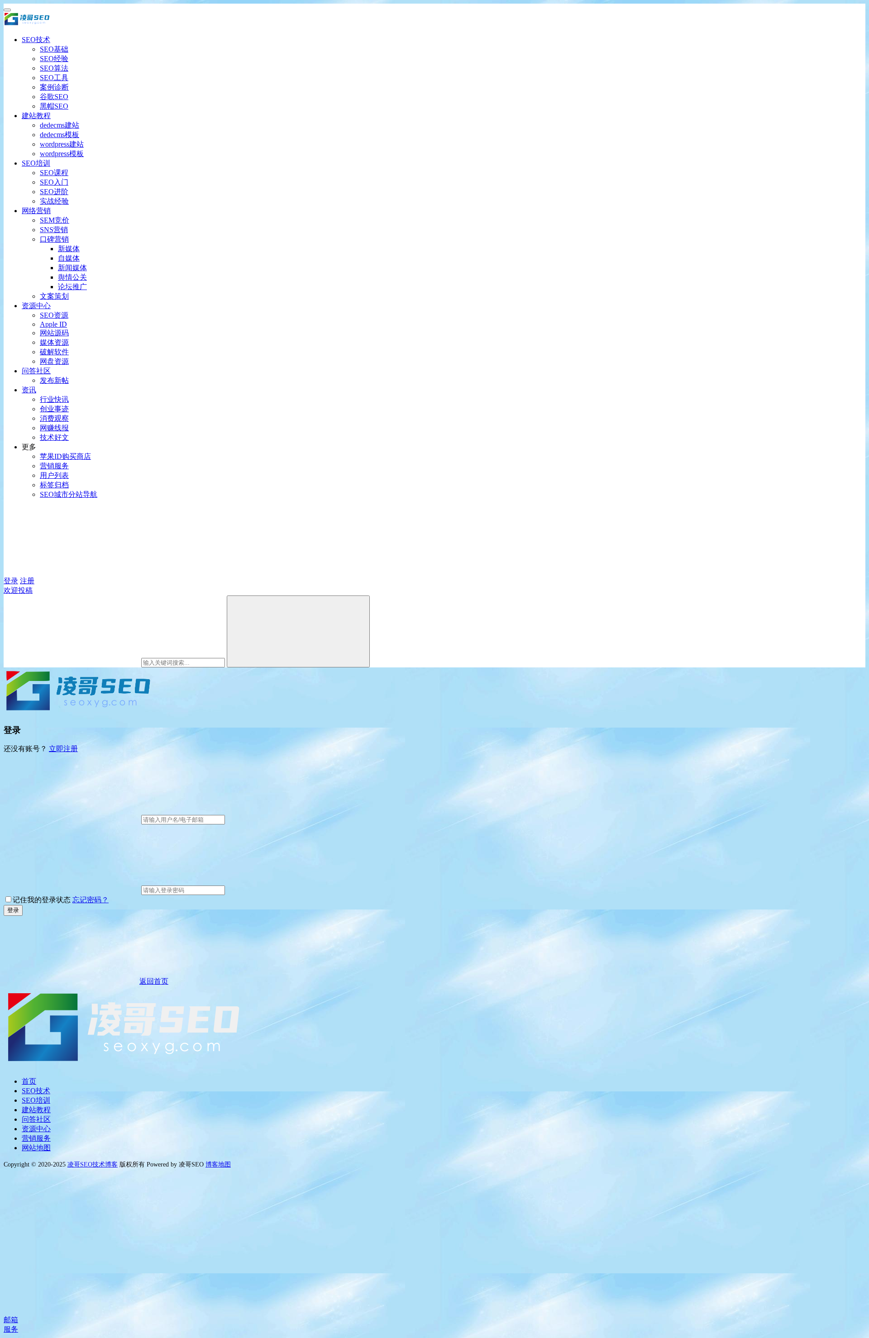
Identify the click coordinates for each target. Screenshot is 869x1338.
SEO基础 (54, 49)
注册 (27, 581)
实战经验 (54, 201)
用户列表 (54, 475)
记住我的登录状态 (42, 900)
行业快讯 (54, 399)
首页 (29, 1081)
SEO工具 (54, 77)
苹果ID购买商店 (65, 456)
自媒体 (69, 258)
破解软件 (54, 352)
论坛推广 (72, 286)
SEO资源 (54, 315)
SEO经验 (54, 58)
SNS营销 (54, 229)
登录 (11, 581)
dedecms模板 (59, 134)
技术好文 (54, 437)
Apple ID (53, 324)
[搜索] (298, 631)
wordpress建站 (62, 144)
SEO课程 (54, 172)
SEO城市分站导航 (68, 494)
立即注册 (63, 748)
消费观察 (54, 418)
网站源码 (54, 333)
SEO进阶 (54, 191)
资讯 (29, 390)
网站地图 (36, 1148)
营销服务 (54, 466)
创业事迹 (54, 409)
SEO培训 (36, 163)
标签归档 (54, 485)
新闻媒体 (72, 267)
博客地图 (218, 1164)
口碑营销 (54, 239)
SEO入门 (54, 182)
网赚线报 (54, 428)
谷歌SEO (54, 96)
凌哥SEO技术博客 (92, 1164)
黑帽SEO (54, 106)
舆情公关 (72, 277)
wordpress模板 (62, 153)
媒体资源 (54, 342)
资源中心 (36, 306)
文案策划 (54, 296)
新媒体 (69, 248)
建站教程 (36, 115)
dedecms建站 (59, 125)
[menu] (7, 10)
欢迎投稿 (18, 590)
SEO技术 (36, 39)
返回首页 (153, 981)
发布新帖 (54, 380)
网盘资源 (54, 361)
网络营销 (36, 210)
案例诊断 (54, 87)
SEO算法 (54, 68)
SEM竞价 (54, 220)
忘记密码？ (90, 900)
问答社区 (36, 371)
